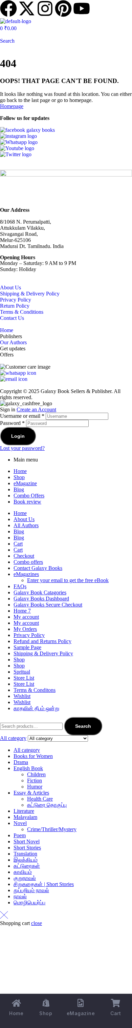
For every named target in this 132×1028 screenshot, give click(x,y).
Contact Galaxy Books (38, 568)
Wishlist (22, 696)
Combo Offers (29, 495)
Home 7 (22, 611)
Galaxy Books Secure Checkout (48, 605)
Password (12, 423)
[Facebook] (8, 8)
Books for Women (33, 756)
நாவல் (20, 896)
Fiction (34, 780)
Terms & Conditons (35, 690)
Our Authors (13, 342)
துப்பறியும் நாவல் (31, 890)
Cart (18, 544)
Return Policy (14, 306)
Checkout (24, 556)
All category (27, 750)
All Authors (26, 525)
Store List (24, 678)
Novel (20, 823)
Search (83, 726)
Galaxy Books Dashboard (41, 598)
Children (36, 774)
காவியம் (23, 872)
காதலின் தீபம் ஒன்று (36, 708)
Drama (21, 762)
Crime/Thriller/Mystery (51, 829)
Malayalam (25, 817)
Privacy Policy (15, 300)
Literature (24, 811)
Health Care (40, 799)
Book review (27, 502)
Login (18, 436)
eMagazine (25, 483)
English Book (28, 768)
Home (6, 330)
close (36, 923)
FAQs (20, 586)
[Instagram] (45, 8)
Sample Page (27, 647)
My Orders (25, 629)
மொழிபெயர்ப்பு (29, 902)
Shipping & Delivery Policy (30, 293)
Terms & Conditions (21, 312)
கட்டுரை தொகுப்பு (47, 805)
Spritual (22, 672)
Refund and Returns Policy (42, 641)
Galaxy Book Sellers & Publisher (76, 391)
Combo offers (28, 562)
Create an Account (36, 409)
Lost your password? (22, 448)
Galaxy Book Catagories (40, 592)
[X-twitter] (26, 8)
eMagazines (26, 574)
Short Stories (27, 847)
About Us (10, 287)
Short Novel (27, 841)
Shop (19, 477)
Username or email (22, 416)
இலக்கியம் (26, 860)
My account (26, 617)
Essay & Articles (31, 793)
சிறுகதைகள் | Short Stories (44, 884)
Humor (34, 786)
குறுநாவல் (25, 878)
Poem (20, 835)
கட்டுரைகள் (27, 866)
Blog (19, 489)
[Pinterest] (63, 8)
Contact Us (12, 318)
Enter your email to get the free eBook (68, 580)
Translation (25, 854)
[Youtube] (81, 8)
